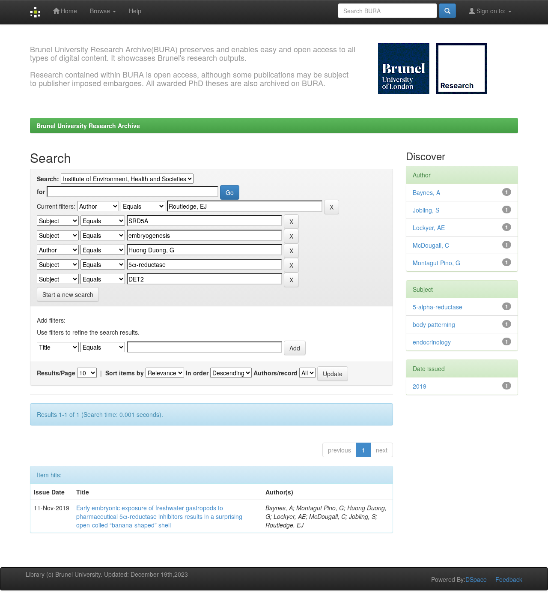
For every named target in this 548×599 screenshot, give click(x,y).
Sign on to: (491, 10)
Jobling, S (426, 210)
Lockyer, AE (429, 227)
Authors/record (275, 372)
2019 (419, 386)
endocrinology (432, 342)
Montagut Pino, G (436, 262)
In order (197, 372)
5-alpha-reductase (437, 306)
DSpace (476, 579)
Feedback (508, 579)
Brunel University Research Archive (88, 125)
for (41, 191)
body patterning (434, 324)
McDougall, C (431, 245)
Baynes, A (426, 192)
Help (135, 10)
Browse (101, 10)
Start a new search (67, 294)
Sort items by (124, 372)
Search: (48, 178)
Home (68, 10)
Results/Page (56, 372)
